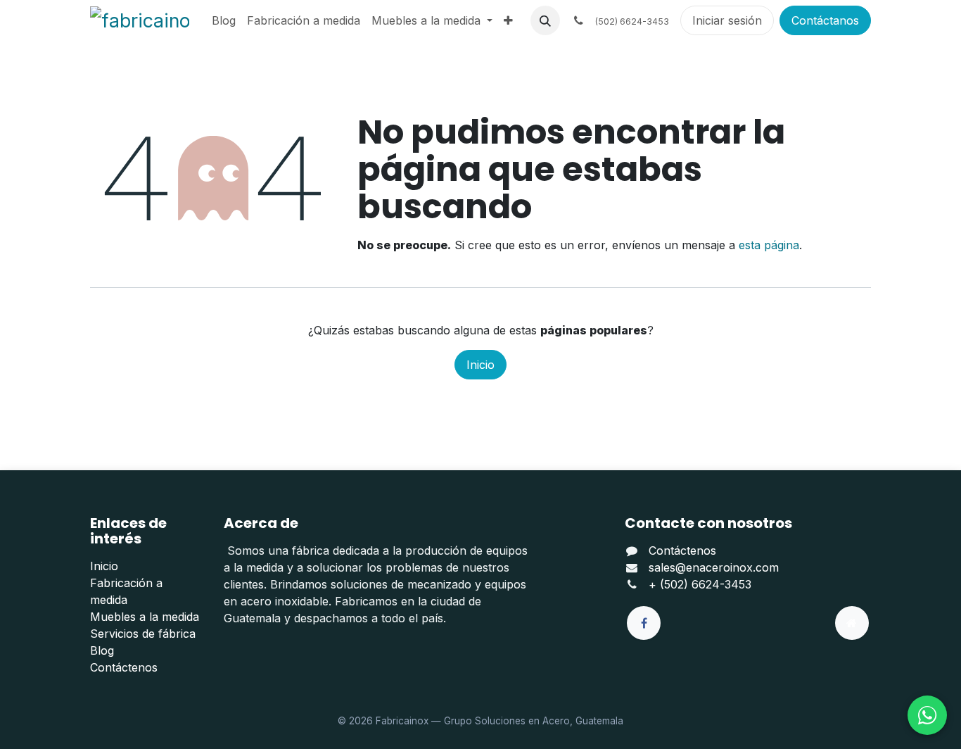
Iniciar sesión (727, 20)
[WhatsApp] (927, 715)
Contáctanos (825, 20)
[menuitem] (223, 20)
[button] (545, 20)
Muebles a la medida (144, 617)
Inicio (480, 365)
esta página (769, 245)
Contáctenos (124, 667)
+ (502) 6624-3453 (700, 584)
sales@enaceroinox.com (714, 567)
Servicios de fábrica (143, 634)
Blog (102, 650)
